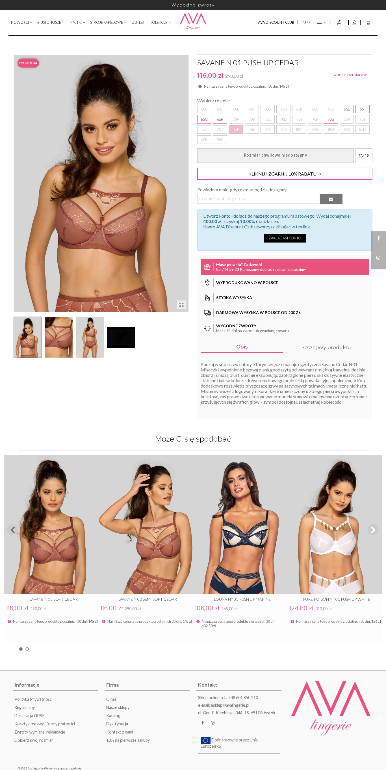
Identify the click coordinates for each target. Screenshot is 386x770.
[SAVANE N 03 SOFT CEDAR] (51, 524)
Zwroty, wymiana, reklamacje (39, 732)
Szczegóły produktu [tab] (326, 347)
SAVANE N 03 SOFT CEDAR (53, 599)
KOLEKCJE (158, 22)
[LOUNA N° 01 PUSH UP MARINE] (240, 524)
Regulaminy (24, 707)
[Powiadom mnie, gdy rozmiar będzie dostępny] (331, 199)
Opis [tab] (242, 347)
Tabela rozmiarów (349, 74)
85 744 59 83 (227, 269)
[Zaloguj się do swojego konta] (354, 22)
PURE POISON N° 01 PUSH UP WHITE (336, 599)
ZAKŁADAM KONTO (285, 238)
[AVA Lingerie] (193, 22)
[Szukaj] (339, 22)
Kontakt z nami (119, 732)
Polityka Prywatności (33, 699)
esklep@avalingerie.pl (230, 705)
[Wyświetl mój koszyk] (369, 22)
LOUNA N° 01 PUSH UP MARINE (242, 599)
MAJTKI (76, 22)
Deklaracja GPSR (29, 715)
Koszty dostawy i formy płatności (44, 723)
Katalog (113, 715)
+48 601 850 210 (243, 697)
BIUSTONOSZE (49, 22)
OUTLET (138, 22)
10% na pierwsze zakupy (128, 740)
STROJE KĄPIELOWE (106, 22)
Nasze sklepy (117, 707)
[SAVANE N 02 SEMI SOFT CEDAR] (146, 524)
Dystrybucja (117, 723)
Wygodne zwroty (193, 5)
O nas (111, 699)
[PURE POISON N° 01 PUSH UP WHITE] (334, 524)
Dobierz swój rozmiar (33, 740)
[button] (373, 529)
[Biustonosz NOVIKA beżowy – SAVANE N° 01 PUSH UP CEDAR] (181, 304)
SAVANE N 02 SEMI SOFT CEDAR (148, 599)
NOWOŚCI (20, 22)
